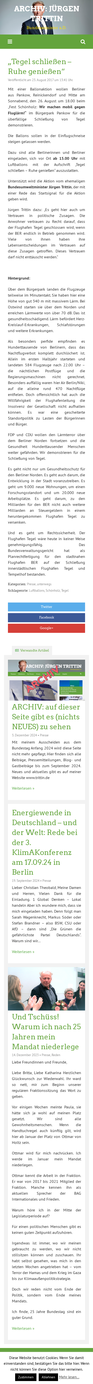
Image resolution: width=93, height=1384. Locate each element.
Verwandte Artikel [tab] (34, 650)
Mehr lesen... (69, 1377)
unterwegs (44, 584)
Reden (56, 1055)
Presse (31, 584)
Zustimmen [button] (25, 1377)
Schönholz (53, 590)
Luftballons (36, 590)
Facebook (46, 617)
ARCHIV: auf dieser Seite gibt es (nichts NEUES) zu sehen (46, 717)
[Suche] (83, 41)
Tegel (65, 590)
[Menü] (10, 41)
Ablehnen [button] (48, 1377)
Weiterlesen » (23, 788)
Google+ (46, 628)
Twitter (46, 607)
